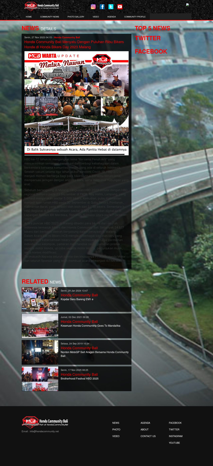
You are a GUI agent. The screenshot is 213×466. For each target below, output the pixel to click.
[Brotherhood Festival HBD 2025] (40, 378)
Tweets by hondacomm (147, 45)
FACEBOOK (175, 422)
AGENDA (111, 16)
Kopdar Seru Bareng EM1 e (77, 299)
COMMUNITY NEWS (49, 16)
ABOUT (145, 429)
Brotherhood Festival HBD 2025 (80, 378)
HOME (29, 16)
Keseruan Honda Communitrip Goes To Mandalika (90, 325)
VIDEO (96, 16)
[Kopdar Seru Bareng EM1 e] (40, 299)
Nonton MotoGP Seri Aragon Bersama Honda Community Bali (95, 354)
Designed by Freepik (174, 447)
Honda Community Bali (79, 294)
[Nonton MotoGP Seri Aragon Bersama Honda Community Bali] (40, 352)
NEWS (115, 422)
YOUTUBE (174, 442)
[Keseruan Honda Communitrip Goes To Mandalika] (40, 325)
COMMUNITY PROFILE (135, 16)
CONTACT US (148, 436)
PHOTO (116, 429)
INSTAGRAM (176, 436)
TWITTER (174, 429)
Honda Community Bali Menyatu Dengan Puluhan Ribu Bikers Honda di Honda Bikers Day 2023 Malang (74, 44)
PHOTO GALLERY (76, 16)
